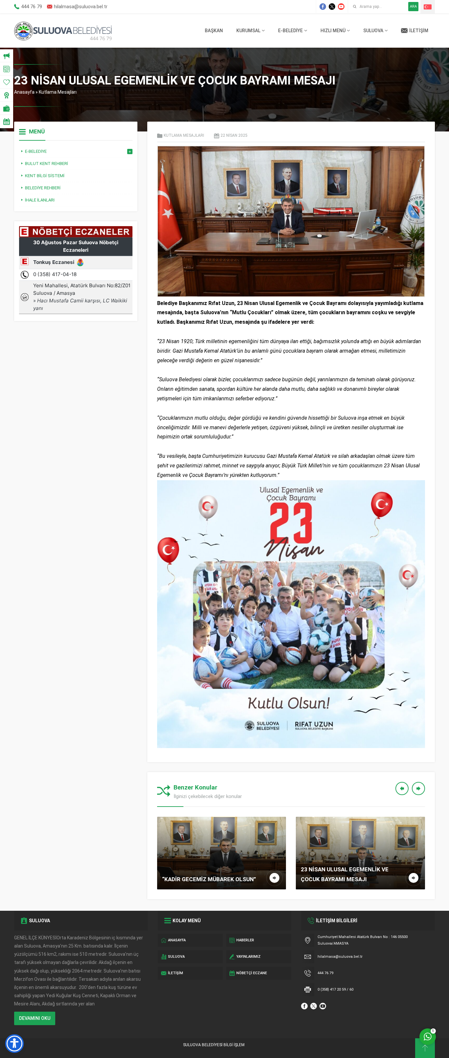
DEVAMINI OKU (34, 1018)
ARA (413, 6)
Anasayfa (24, 92)
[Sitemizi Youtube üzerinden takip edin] (341, 6)
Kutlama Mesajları (58, 92)
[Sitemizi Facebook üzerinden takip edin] (322, 6)
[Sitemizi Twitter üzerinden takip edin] (332, 6)
